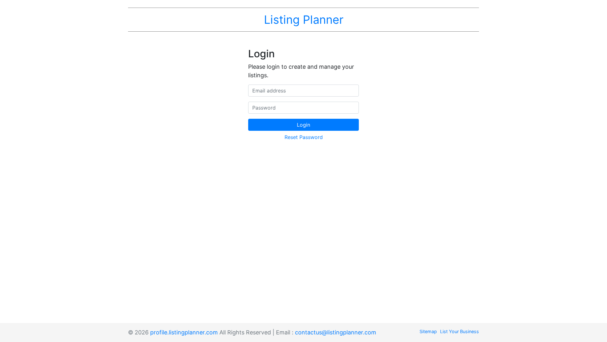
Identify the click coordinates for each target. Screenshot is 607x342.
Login (303, 125)
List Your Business (459, 331)
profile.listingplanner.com (184, 332)
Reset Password (304, 137)
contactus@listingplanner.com (335, 332)
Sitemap (428, 331)
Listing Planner (303, 20)
